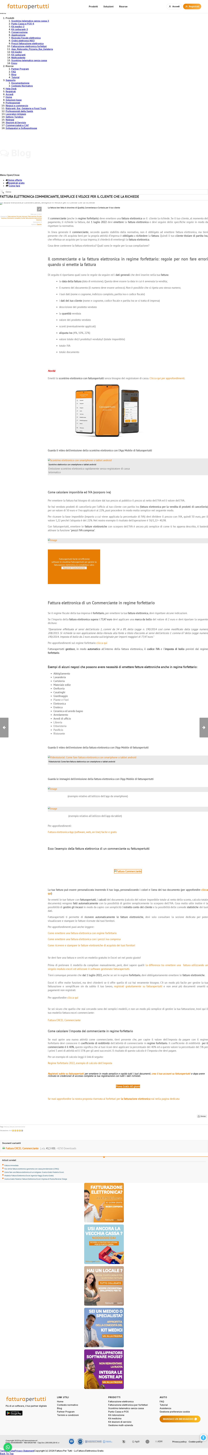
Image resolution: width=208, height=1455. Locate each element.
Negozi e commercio (17, 105)
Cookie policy (195, 1441)
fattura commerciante (17, 1127)
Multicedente (18, 57)
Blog (13, 74)
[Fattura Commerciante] (128, 871)
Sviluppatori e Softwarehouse (21, 128)
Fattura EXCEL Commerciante (64, 1020)
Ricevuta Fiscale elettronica (26, 37)
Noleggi (10, 119)
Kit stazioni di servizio (119, 1421)
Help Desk (11, 88)
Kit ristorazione (116, 1415)
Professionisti (13, 102)
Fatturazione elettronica (121, 1401)
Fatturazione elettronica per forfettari (128, 1404)
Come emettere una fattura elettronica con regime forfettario (82, 933)
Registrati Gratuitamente (74, 568)
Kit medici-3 (17, 26)
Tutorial (15, 77)
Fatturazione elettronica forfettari (29, 46)
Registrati (11, 91)
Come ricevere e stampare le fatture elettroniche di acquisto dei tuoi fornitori (91, 945)
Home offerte (15, 180)
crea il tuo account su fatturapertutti (171, 1073)
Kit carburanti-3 (19, 29)
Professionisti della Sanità (19, 111)
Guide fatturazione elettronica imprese (31, 219)
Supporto (11, 80)
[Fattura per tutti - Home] (28, 6)
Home (9, 97)
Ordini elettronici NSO (23, 40)
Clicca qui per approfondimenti (167, 378)
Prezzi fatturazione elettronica (27, 43)
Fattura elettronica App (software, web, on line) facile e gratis (82, 832)
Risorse (123, 6)
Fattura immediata (11, 1165)
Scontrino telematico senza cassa (29, 60)
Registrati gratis (16, 183)
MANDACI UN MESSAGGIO (178, 1419)
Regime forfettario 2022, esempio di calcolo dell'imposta (80, 1063)
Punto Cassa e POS (118, 1411)
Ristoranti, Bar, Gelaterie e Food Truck (26, 108)
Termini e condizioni (68, 1415)
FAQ (13, 71)
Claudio (39, 224)
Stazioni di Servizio (16, 122)
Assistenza (165, 1408)
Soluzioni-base (14, 100)
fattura (6, 1127)
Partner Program (20, 68)
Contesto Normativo (22, 85)
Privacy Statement (24, 1450)
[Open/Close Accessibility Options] (203, 1437)
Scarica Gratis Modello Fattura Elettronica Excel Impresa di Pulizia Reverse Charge (35, 1179)
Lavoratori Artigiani (16, 114)
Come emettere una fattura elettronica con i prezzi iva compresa (84, 939)
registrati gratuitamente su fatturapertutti (138, 986)
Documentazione (20, 83)
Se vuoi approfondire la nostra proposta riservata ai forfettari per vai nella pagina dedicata (113, 1098)
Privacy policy (179, 1441)
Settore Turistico (14, 116)
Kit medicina (114, 1418)
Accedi (9, 94)
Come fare (14, 185)
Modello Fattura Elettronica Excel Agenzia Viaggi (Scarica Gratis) (29, 1175)
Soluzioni (108, 6)
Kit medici (16, 52)
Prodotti (93, 6)
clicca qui (101, 643)
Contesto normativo (67, 1404)
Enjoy (14, 63)
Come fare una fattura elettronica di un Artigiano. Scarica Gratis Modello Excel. (34, 1172)
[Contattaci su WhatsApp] (8, 1447)
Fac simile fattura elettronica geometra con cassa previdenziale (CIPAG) (31, 1169)
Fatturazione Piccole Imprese (17, 216)
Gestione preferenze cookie (175, 1411)
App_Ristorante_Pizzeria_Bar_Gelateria (32, 49)
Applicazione (18, 35)
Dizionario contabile (14, 218)
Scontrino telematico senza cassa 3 (30, 20)
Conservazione (19, 32)
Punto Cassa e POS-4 (22, 23)
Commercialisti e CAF (17, 125)
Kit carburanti (18, 54)
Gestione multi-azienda (120, 1425)
